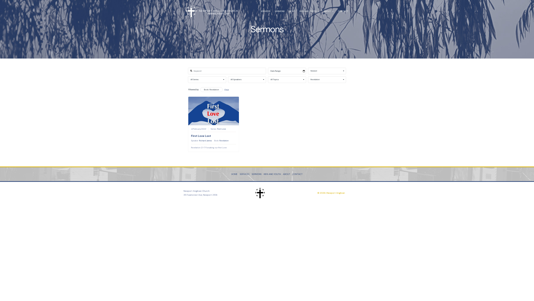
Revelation (224, 140)
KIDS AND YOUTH (308, 11)
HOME (234, 174)
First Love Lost (201, 136)
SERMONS (280, 11)
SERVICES (265, 11)
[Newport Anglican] (211, 11)
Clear (226, 89)
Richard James (205, 140)
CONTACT (343, 11)
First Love (221, 129)
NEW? (292, 11)
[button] (318, 11)
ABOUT (327, 11)
